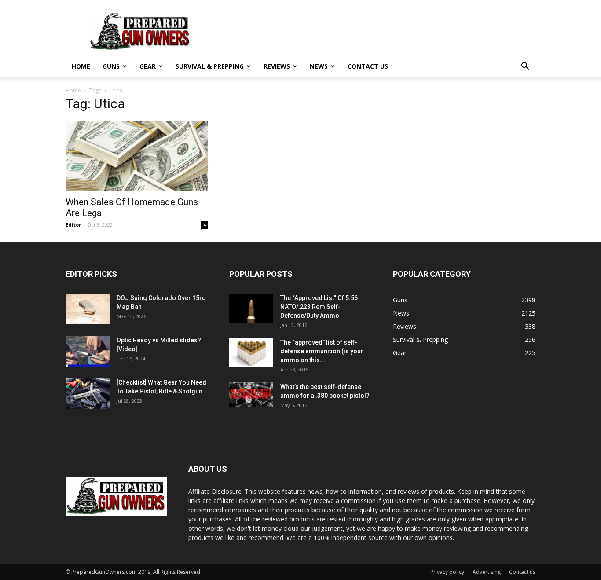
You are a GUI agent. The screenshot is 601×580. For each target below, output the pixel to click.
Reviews (277, 66)
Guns (111, 66)
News (319, 66)
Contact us (368, 66)
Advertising (487, 572)
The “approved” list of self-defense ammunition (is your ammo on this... (321, 351)
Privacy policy (447, 572)
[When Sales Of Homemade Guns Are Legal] (137, 156)
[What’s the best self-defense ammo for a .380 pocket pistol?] (251, 394)
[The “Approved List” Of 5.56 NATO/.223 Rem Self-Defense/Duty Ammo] (251, 308)
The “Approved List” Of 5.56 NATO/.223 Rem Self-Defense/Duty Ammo (319, 306)
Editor (73, 224)
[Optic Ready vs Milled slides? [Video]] (88, 351)
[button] (524, 67)
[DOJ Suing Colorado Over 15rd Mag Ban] (88, 309)
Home (81, 66)
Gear (147, 66)
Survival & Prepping (210, 66)
